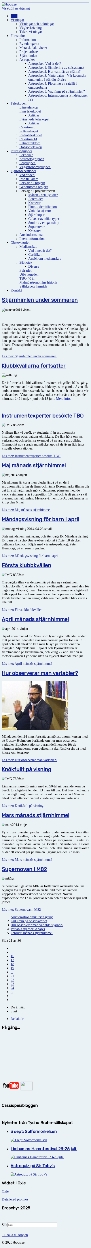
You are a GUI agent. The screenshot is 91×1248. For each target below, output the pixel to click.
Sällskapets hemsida (33, 286)
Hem (14, 16)
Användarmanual (31, 234)
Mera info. (63, 398)
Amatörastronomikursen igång (32, 917)
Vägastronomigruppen (35, 167)
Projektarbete (28, 51)
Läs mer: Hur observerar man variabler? (29, 760)
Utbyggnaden (28, 274)
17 (12, 960)
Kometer (34, 203)
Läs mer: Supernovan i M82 (21, 909)
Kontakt (16, 290)
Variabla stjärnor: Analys (28, 929)
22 (12, 980)
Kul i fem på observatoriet (29, 921)
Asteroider (35, 199)
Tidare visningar (30, 32)
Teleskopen (19, 103)
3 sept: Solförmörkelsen (34, 1131)
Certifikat (34, 254)
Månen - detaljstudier (43, 195)
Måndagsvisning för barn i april (40, 519)
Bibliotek (25, 262)
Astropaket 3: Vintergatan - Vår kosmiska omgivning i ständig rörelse (57, 77)
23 (12, 984)
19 (12, 968)
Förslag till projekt (32, 183)
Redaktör (17, 1019)
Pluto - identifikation (42, 207)
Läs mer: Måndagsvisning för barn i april (30, 556)
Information (27, 40)
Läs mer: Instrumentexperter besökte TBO (31, 456)
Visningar (17, 20)
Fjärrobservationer (23, 171)
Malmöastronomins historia (38, 282)
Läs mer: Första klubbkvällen (22, 610)
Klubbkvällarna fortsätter (34, 366)
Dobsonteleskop (30, 147)
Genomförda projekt (33, 187)
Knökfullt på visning (26, 769)
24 (12, 988)
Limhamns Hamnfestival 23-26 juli (44, 1148)
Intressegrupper (21, 151)
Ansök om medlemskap (44, 258)
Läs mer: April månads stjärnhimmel (27, 663)
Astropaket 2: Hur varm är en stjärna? (54, 71)
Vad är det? (27, 175)
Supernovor (36, 227)
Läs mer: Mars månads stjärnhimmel (27, 859)
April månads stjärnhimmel (35, 619)
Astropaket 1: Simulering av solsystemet (56, 67)
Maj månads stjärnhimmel (34, 465)
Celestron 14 (28, 139)
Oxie (5, 1191)
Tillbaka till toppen (15, 1235)
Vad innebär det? (40, 250)
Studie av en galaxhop (43, 223)
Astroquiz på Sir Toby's (33, 1165)
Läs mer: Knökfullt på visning (23, 806)
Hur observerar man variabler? (40, 673)
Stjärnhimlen (28, 55)
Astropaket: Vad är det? (44, 63)
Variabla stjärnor (39, 211)
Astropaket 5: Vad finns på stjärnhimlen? (56, 91)
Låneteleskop (28, 107)
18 (12, 964)
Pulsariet (25, 270)
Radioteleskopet (30, 135)
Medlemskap (28, 246)
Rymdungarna (29, 44)
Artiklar (33, 115)
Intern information (32, 238)
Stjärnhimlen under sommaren (40, 300)
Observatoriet (20, 242)
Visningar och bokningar (36, 24)
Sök (4, 1225)
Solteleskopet (28, 131)
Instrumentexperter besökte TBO (43, 416)
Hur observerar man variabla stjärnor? (37, 925)
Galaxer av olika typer (43, 219)
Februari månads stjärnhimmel (32, 933)
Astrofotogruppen (31, 159)
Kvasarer (34, 230)
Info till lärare (28, 179)
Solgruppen (27, 163)
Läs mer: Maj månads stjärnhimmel (26, 510)
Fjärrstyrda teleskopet (34, 119)
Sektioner (26, 155)
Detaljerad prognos (15, 1199)
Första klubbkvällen (26, 565)
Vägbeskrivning (30, 28)
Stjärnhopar (36, 215)
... (12, 972)
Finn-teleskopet (30, 111)
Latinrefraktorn (29, 143)
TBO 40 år (27, 278)
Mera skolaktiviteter (33, 48)
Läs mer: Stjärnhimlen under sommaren (29, 356)
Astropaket (27, 59)
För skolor (18, 36)
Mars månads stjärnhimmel (35, 815)
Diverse (33, 266)
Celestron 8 (27, 127)
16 (12, 956)
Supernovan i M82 (24, 869)
